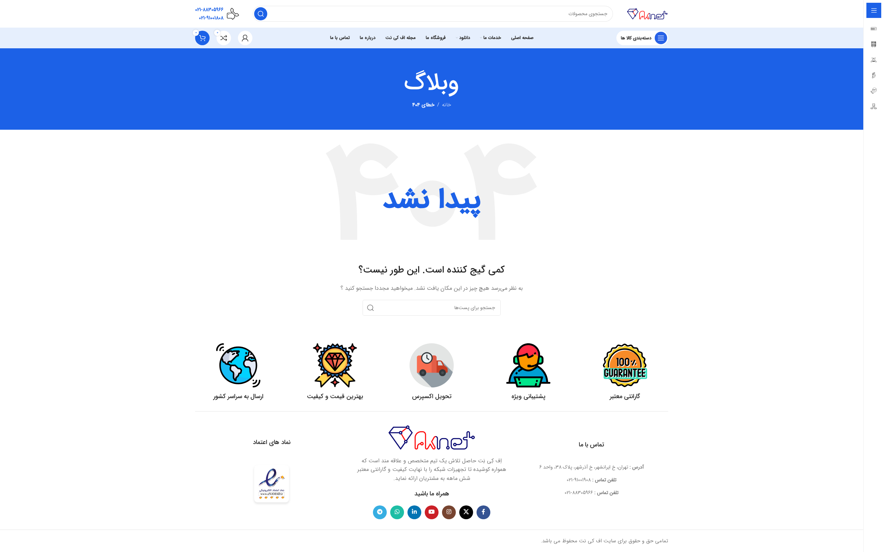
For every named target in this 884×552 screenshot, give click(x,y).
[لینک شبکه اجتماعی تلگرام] (380, 512)
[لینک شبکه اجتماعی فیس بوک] (483, 512)
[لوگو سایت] (647, 13)
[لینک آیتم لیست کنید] (591, 480)
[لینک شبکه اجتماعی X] (466, 512)
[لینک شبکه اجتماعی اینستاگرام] (449, 512)
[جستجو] (260, 13)
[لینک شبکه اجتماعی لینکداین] (414, 512)
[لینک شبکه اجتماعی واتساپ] (397, 512)
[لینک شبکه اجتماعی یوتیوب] (432, 512)
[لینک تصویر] (431, 437)
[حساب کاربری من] (245, 38)
